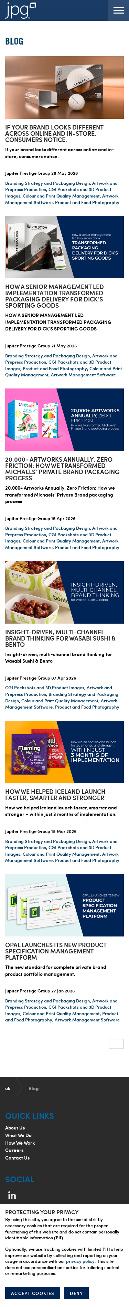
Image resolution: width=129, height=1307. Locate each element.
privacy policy (80, 1261)
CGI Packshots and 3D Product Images (44, 687)
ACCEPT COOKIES (32, 1293)
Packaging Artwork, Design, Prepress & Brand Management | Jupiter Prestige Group (20, 10)
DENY (76, 1293)
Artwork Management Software (83, 375)
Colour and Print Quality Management (61, 196)
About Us (15, 1128)
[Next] (116, 1044)
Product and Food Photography (87, 202)
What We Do (18, 1135)
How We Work (20, 1143)
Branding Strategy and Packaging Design (47, 183)
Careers (14, 1150)
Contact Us (17, 1158)
